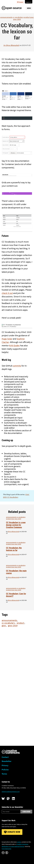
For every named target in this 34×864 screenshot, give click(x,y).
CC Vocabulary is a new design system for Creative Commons (16, 525)
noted (19, 842)
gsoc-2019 (17, 19)
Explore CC (28, 2)
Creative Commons (11, 752)
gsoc (32, 17)
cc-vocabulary (18, 17)
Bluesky (3, 798)
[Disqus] (17, 662)
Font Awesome (6, 849)
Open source (14, 8)
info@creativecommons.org (10, 791)
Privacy (5, 765)
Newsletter (6, 761)
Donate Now (13, 832)
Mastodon (8, 798)
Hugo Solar (7, 338)
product (27, 17)
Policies (5, 769)
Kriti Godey (14, 345)
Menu (29, 8)
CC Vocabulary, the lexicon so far (14, 549)
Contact (5, 757)
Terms (4, 774)
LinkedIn (13, 798)
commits (17, 365)
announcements (6, 17)
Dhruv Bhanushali (12, 45)
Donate (21, 2)
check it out (7, 293)
